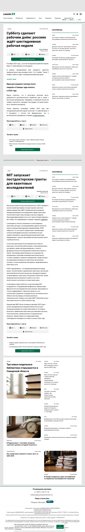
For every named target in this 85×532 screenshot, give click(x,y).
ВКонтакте (44, 125)
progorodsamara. (39, 115)
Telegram (43, 54)
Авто (45, 389)
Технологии (55, 64)
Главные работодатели (28, 59)
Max (14, 54)
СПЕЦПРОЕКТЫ (10, 451)
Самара (9, 28)
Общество (9, 440)
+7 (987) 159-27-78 (41, 492)
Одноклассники (28, 128)
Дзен (29, 54)
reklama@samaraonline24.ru (42, 495)
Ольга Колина (43, 49)
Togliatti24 (44, 219)
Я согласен (60, 526)
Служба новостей (42, 191)
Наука (53, 35)
